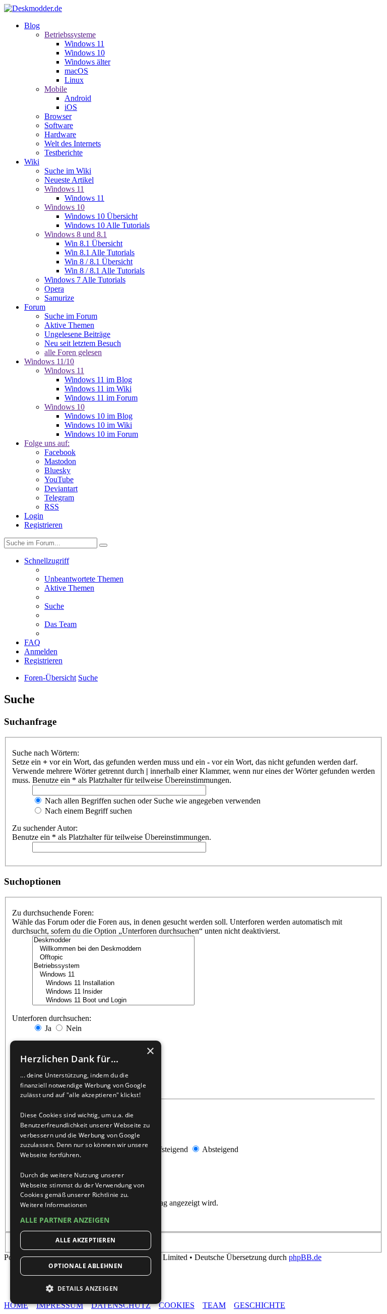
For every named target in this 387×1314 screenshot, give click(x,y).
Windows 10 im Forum (101, 434)
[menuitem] (83, 579)
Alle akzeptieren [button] (85, 1240)
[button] (85, 1220)
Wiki (31, 161)
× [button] (150, 1051)
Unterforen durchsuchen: (51, 1018)
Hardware (60, 134)
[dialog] (85, 1172)
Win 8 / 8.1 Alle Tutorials (104, 270)
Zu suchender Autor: (45, 828)
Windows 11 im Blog (98, 379)
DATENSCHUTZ (121, 1305)
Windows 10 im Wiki (98, 425)
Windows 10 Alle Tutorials (107, 225)
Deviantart (61, 488)
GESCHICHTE (259, 1305)
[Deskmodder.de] (33, 8)
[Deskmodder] (113, 940)
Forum (34, 307)
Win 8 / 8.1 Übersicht (98, 261)
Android (77, 98)
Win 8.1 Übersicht (93, 243)
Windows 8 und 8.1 (75, 234)
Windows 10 (84, 52)
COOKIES (177, 1305)
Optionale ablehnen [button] (85, 1266)
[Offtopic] (113, 957)
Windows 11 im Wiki (98, 388)
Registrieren (43, 525)
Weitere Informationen (53, 1205)
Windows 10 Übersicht (101, 216)
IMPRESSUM (59, 1305)
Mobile (55, 89)
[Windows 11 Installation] (113, 983)
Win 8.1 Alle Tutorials (99, 252)
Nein (73, 1028)
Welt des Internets (72, 143)
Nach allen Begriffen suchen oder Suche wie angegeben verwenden (152, 800)
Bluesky (57, 470)
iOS (70, 107)
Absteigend (219, 1149)
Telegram (59, 497)
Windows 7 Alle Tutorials (84, 279)
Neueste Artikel (69, 180)
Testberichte (63, 152)
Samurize (59, 298)
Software (58, 125)
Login (33, 515)
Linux (74, 80)
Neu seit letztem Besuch (82, 343)
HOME (16, 1305)
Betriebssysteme (70, 34)
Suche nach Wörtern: (45, 753)
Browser (58, 116)
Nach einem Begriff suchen (87, 811)
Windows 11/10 (49, 361)
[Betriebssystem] (113, 966)
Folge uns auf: (47, 443)
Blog (32, 25)
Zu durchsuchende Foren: (53, 912)
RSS (51, 506)
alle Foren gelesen (73, 352)
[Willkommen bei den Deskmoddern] (113, 949)
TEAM (214, 1305)
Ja (47, 1028)
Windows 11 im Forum (101, 397)
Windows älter (87, 62)
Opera (54, 288)
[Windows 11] (113, 974)
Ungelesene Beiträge (77, 334)
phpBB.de (305, 1257)
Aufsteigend (168, 1149)
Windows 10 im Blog (98, 416)
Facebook (60, 452)
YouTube (59, 479)
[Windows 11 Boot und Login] (113, 1000)
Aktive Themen (69, 325)
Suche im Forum (70, 316)
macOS (76, 71)
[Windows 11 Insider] (113, 992)
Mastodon (60, 461)
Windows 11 (84, 43)
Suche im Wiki (67, 170)
